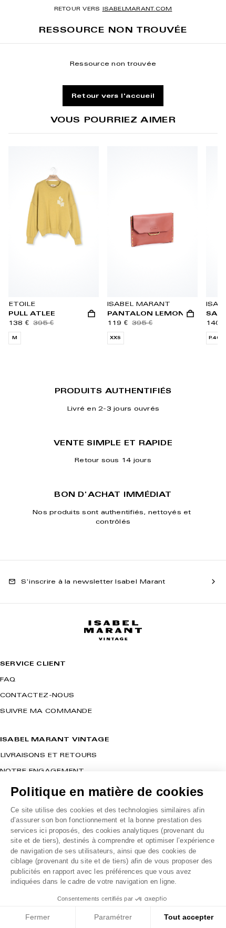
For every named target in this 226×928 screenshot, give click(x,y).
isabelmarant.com (137, 9)
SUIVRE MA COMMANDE (46, 710)
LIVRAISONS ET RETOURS (48, 754)
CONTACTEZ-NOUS (37, 694)
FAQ (7, 679)
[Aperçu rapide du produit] (91, 314)
